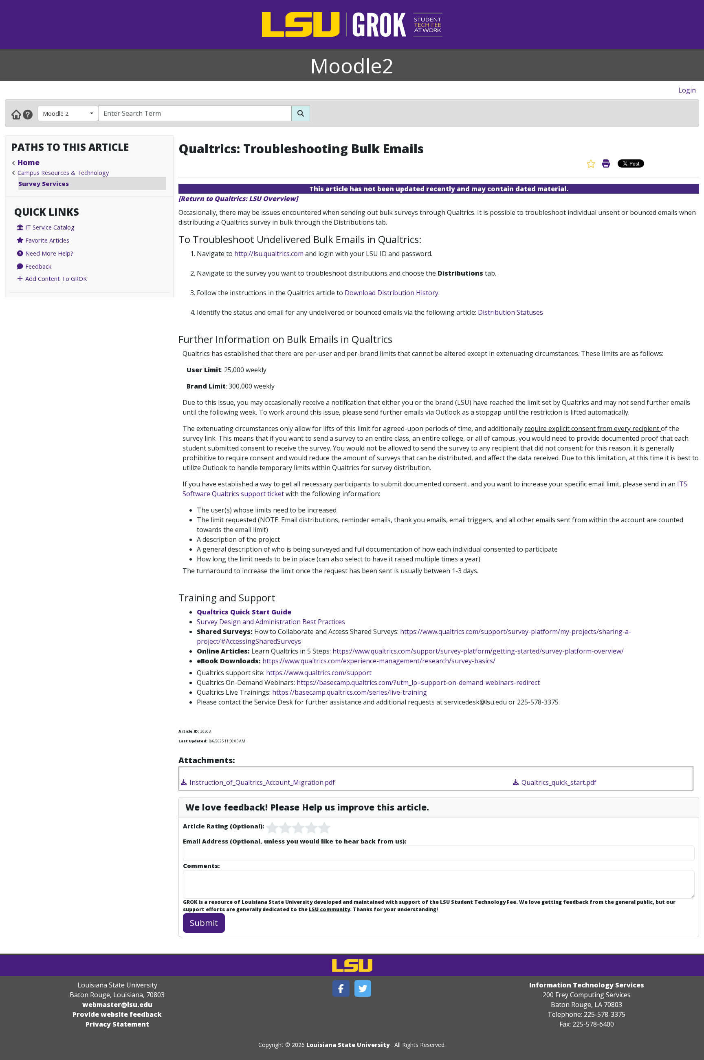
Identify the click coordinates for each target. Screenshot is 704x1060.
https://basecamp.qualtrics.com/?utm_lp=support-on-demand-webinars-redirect (418, 682)
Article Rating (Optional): (223, 826)
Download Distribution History (391, 292)
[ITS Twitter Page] (363, 988)
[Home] (16, 114)
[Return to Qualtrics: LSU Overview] (238, 198)
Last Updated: (192, 741)
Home (29, 162)
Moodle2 (352, 66)
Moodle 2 (55, 113)
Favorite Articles (46, 240)
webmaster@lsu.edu (117, 1004)
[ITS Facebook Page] (341, 988)
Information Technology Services (586, 984)
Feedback (37, 266)
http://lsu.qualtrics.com (269, 253)
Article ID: (188, 731)
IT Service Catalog (49, 227)
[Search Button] (300, 113)
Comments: (201, 865)
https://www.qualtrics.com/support (319, 672)
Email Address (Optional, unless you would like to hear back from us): (294, 841)
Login (687, 90)
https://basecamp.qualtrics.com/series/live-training (349, 692)
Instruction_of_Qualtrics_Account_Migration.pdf (261, 782)
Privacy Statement (117, 1024)
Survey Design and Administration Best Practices (271, 621)
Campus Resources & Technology (63, 172)
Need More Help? (48, 253)
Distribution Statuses (510, 312)
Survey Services (43, 183)
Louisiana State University (348, 1045)
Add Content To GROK (55, 278)
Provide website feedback (117, 1014)
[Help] (28, 114)
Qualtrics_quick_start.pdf (558, 782)
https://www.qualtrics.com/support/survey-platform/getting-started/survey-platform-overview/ (478, 651)
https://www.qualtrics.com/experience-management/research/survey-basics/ (378, 660)
